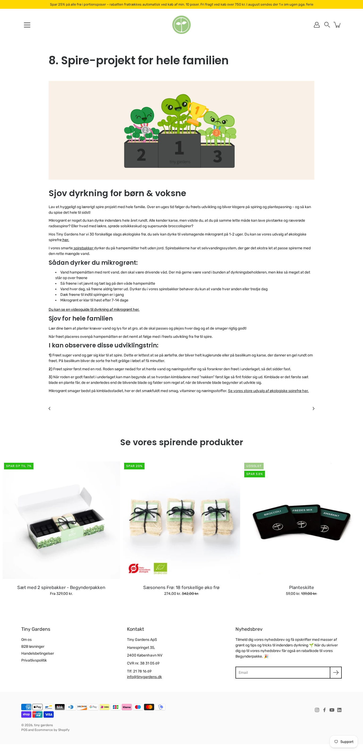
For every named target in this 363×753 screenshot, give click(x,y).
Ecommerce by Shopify (52, 730)
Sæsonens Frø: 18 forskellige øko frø (181, 587)
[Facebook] (324, 710)
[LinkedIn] (339, 710)
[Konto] (317, 24)
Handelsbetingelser (37, 653)
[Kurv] (337, 24)
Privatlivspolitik (34, 660)
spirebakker (83, 248)
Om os (26, 639)
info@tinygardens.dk (144, 677)
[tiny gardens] (181, 24)
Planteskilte (301, 587)
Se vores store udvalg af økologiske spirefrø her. (268, 391)
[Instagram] (317, 710)
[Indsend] (336, 673)
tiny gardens (43, 725)
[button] (327, 25)
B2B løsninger (32, 646)
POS (24, 730)
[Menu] (27, 25)
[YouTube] (332, 710)
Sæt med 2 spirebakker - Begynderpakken (61, 587)
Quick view (61, 520)
